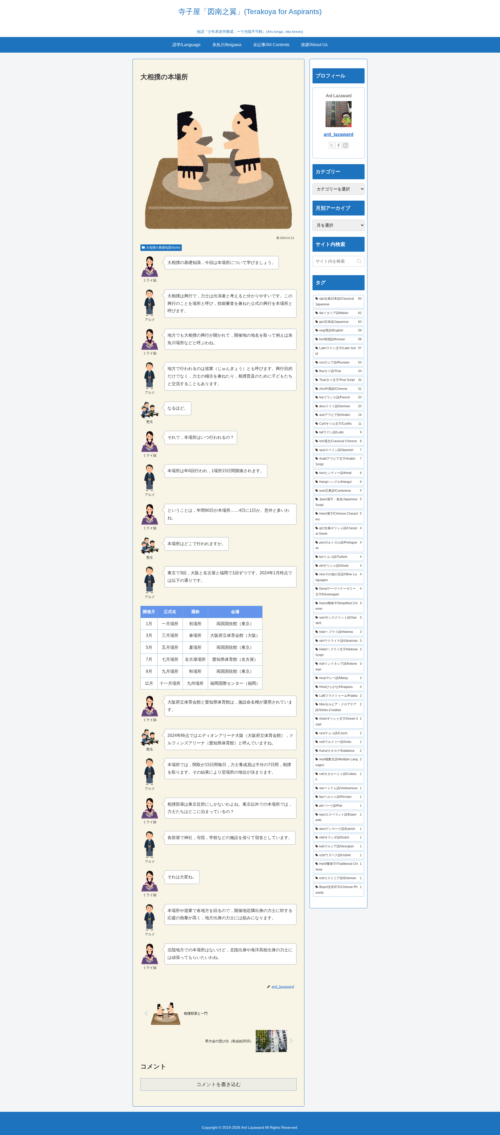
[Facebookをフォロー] (338, 145)
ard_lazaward (338, 134)
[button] (359, 261)
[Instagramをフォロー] (345, 145)
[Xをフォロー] (331, 145)
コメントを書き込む (218, 1084)
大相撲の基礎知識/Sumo (163, 247)
